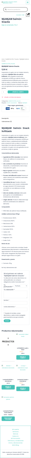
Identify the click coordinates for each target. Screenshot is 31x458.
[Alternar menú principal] (27, 2)
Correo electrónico (10, 307)
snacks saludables (12, 103)
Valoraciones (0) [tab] (7, 121)
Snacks (17, 59)
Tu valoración (9, 290)
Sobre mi (15, 436)
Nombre (6, 300)
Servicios (16, 432)
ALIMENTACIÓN (10, 59)
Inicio (3, 59)
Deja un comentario (8, 25)
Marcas (15, 434)
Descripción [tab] (5, 118)
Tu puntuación (8, 285)
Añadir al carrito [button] (23, 357)
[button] (11, 97)
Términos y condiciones (15, 441)
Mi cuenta (15, 429)
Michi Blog (15, 445)
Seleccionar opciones (8, 418)
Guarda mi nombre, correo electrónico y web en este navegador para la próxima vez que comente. (14, 315)
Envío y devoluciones (15, 443)
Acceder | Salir (20, 15)
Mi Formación (15, 438)
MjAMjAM (24, 103)
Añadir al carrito (18, 92)
